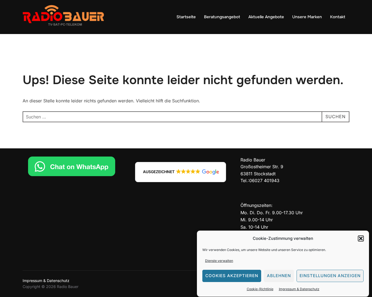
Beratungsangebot (222, 17)
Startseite (186, 17)
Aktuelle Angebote (266, 17)
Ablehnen (279, 275)
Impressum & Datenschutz (299, 289)
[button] (361, 238)
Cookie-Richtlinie (260, 289)
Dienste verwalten (219, 261)
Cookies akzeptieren (231, 275)
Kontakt (337, 17)
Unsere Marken (307, 17)
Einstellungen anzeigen (330, 275)
